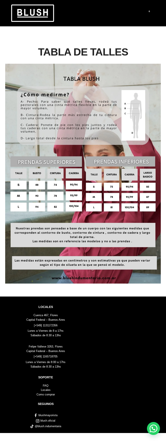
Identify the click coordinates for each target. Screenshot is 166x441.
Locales (46, 390)
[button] (153, 428)
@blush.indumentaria (48, 426)
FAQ (45, 385)
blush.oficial (47, 420)
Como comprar (46, 394)
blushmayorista (47, 415)
